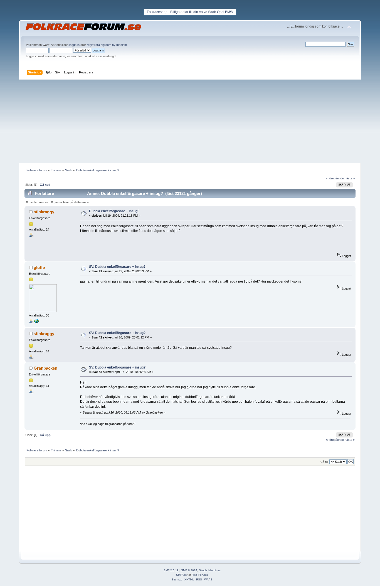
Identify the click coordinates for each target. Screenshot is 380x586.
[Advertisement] (190, 121)
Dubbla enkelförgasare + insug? (114, 211)
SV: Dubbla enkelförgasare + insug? (117, 267)
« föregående (335, 178)
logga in (74, 44)
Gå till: (324, 461)
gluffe (39, 267)
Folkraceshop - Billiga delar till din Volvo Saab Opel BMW (190, 12)
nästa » (350, 178)
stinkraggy (44, 211)
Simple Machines (210, 570)
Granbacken (45, 368)
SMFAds (181, 574)
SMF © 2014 (189, 570)
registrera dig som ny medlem (107, 44)
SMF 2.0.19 (171, 570)
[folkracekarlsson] (36, 322)
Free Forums (200, 574)
